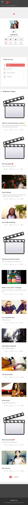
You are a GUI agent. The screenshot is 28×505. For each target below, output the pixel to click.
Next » (16, 477)
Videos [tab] (15, 65)
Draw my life (6, 400)
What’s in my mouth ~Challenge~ (12, 287)
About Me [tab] (9, 69)
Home (4, 5)
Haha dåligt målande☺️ (9, 346)
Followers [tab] (15, 76)
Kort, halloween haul (8, 317)
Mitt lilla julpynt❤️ (7, 164)
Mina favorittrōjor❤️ (8, 440)
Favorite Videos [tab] (15, 73)
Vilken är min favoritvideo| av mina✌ (13, 123)
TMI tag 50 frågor (7, 374)
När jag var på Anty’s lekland (10, 259)
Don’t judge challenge (8, 222)
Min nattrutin (6, 468)
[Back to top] (23, 502)
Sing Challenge (6, 192)
